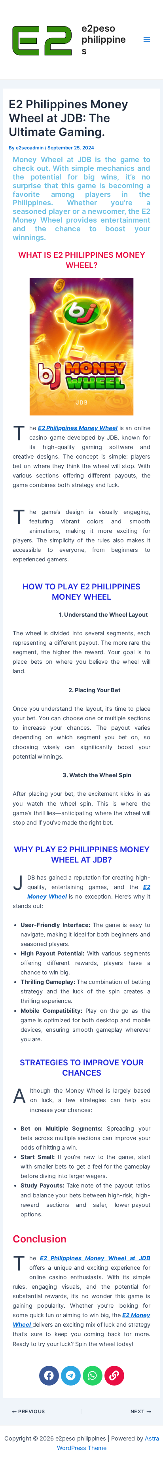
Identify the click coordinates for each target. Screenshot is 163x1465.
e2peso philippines (104, 40)
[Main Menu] (146, 40)
